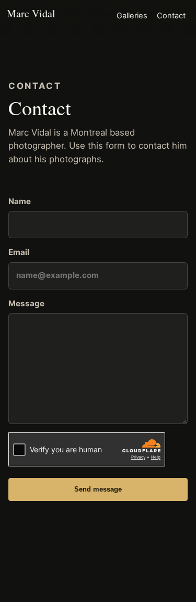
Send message (98, 489)
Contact (171, 15)
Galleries (132, 15)
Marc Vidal (31, 13)
